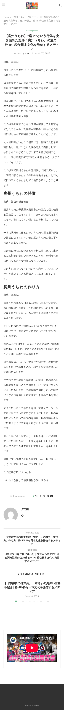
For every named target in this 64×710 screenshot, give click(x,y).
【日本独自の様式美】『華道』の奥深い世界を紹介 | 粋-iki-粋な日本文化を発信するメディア (32, 587)
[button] (7, 592)
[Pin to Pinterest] (48, 496)
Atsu (27, 53)
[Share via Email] (51, 496)
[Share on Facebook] (40, 496)
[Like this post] (36, 496)
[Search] (60, 5)
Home (6, 17)
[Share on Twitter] (44, 496)
